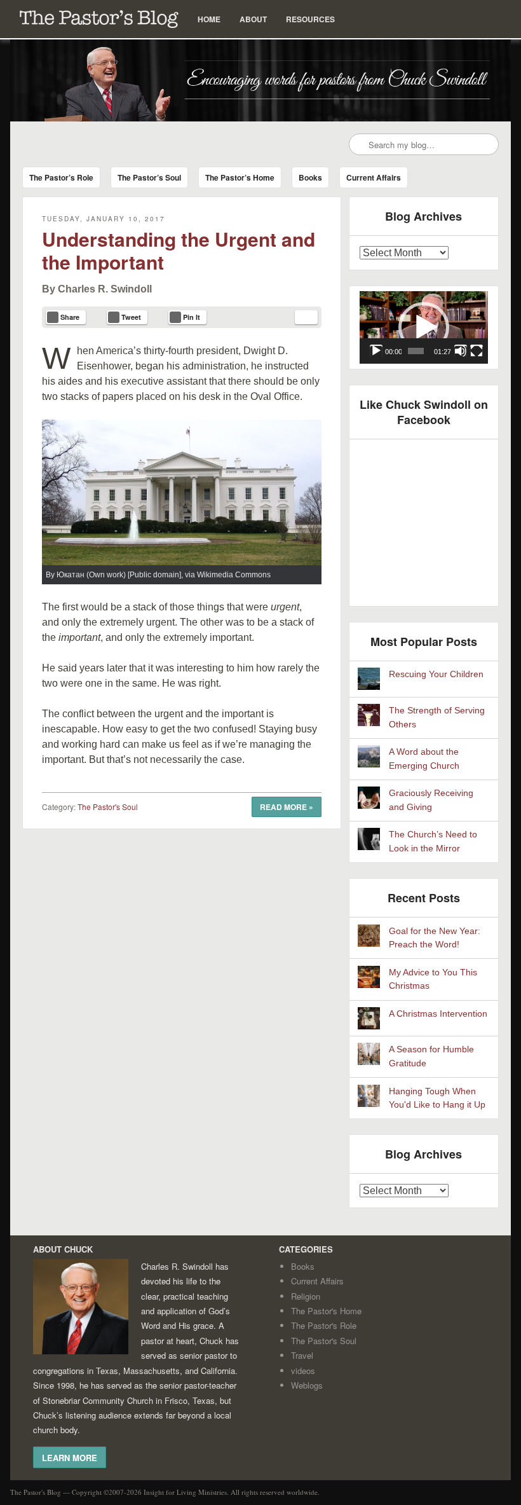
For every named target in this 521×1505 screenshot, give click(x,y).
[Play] (376, 351)
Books (310, 177)
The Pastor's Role (323, 1325)
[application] (424, 327)
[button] (423, 327)
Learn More (69, 1457)
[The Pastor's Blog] (260, 80)
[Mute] (460, 351)
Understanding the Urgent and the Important (178, 250)
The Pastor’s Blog (99, 19)
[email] (306, 317)
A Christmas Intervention (438, 1014)
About (253, 19)
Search (359, 145)
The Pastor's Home (326, 1311)
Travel (302, 1355)
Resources (310, 19)
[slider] (415, 351)
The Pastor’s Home (239, 177)
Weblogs (307, 1385)
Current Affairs (373, 177)
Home (209, 19)
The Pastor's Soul (108, 806)
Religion (305, 1296)
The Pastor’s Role (61, 177)
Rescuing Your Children (436, 674)
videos (303, 1370)
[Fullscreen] (476, 351)
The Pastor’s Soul (149, 177)
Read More (286, 807)
